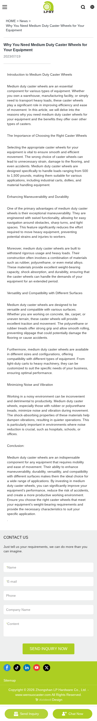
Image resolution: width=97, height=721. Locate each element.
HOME (11, 21)
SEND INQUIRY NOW (48, 649)
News (24, 21)
